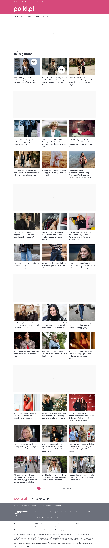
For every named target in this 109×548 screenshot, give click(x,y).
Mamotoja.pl (38, 523)
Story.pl (78, 530)
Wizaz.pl (78, 527)
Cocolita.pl (17, 530)
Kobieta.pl (58, 527)
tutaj (28, 546)
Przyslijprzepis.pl (59, 530)
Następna (66, 488)
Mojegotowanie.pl (40, 527)
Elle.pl (16, 523)
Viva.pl (77, 523)
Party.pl (57, 523)
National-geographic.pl (41, 530)
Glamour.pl (17, 527)
